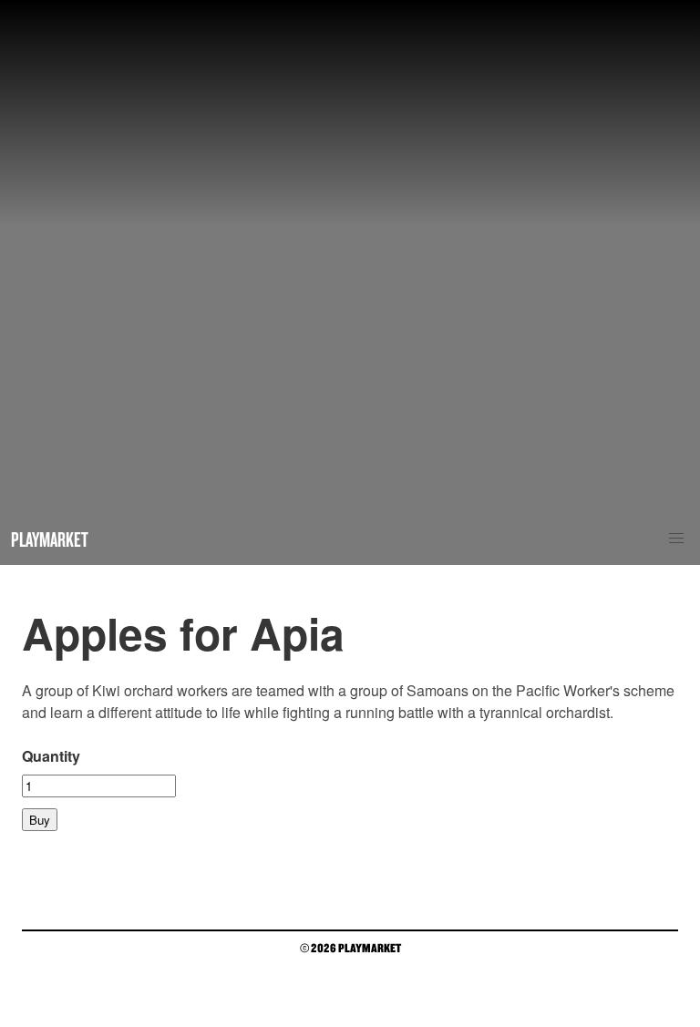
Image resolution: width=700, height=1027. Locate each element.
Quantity (51, 755)
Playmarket (49, 539)
